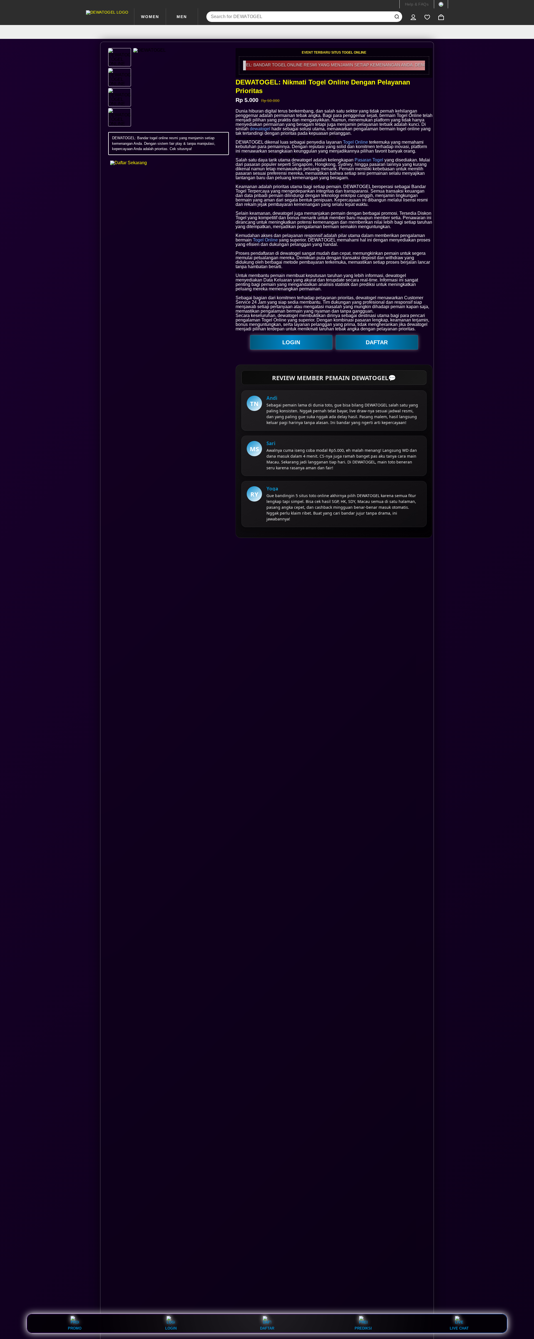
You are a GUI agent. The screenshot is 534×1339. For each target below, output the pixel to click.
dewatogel (260, 128)
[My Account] (413, 16)
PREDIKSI (363, 1328)
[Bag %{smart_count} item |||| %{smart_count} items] (441, 16)
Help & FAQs (417, 4)
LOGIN (291, 342)
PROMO (74, 1328)
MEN (182, 16)
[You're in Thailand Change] (441, 4)
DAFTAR (377, 342)
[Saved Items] (427, 16)
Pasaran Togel (369, 160)
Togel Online (355, 142)
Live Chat (459, 1328)
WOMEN (150, 16)
